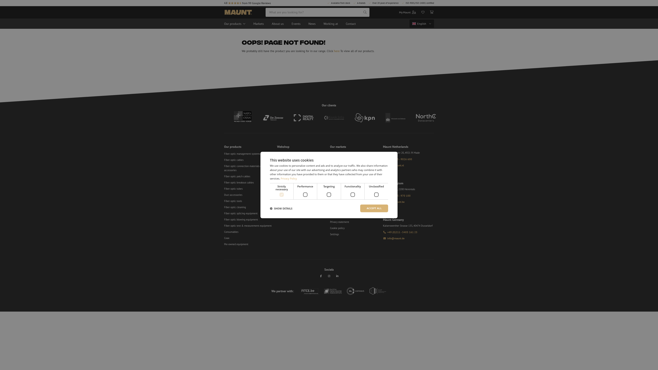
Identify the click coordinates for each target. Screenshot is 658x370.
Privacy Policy (289, 178)
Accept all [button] (374, 208)
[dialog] (329, 185)
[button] (281, 208)
